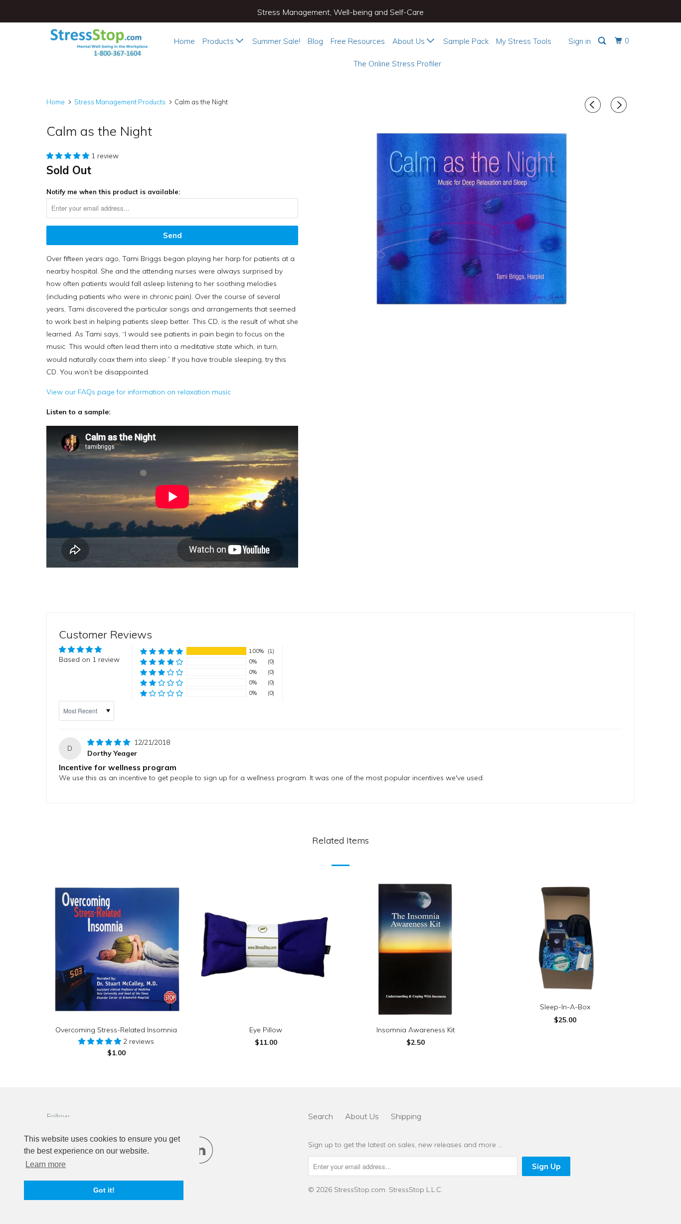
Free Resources (358, 41)
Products (219, 41)
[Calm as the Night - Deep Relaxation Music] (471, 220)
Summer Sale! (276, 41)
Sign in (579, 41)
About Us (409, 41)
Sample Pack (466, 41)
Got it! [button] (104, 1190)
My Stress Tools (523, 41)
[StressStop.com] (97, 41)
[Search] (602, 41)
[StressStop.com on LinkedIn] (202, 1150)
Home (184, 41)
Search (320, 1116)
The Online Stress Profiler (397, 63)
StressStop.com (359, 1189)
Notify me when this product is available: (113, 192)
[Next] (620, 105)
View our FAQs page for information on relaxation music (138, 391)
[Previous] (594, 105)
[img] (109, 742)
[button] (68, 155)
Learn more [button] (45, 1164)
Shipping (406, 1116)
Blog (315, 41)
